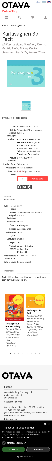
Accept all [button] (13, 449)
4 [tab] (22, 353)
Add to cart (37, 178)
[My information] (45, 17)
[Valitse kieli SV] (43, 2)
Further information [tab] (9, 198)
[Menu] (6, 17)
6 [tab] (31, 353)
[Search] (19, 17)
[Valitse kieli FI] (38, 2)
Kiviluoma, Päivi (24, 139)
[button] (26, 456)
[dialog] (26, 441)
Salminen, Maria (24, 151)
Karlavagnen (23, 225)
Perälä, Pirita (23, 145)
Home (5, 25)
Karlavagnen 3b (18, 25)
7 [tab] (35, 353)
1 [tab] (10, 353)
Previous (1, 322)
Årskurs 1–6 (23, 249)
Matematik (22, 252)
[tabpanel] (14, 321)
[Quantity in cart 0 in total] (32, 18)
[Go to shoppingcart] (32, 17)
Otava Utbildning (25, 246)
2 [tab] (14, 353)
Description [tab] (9, 270)
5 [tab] (27, 353)
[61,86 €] (14, 320)
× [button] (49, 424)
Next (48, 322)
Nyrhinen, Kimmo (25, 142)
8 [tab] (39, 353)
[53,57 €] (35, 306)
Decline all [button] (38, 449)
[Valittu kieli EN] (49, 2)
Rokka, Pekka (23, 148)
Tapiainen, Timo (24, 154)
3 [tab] (18, 353)
